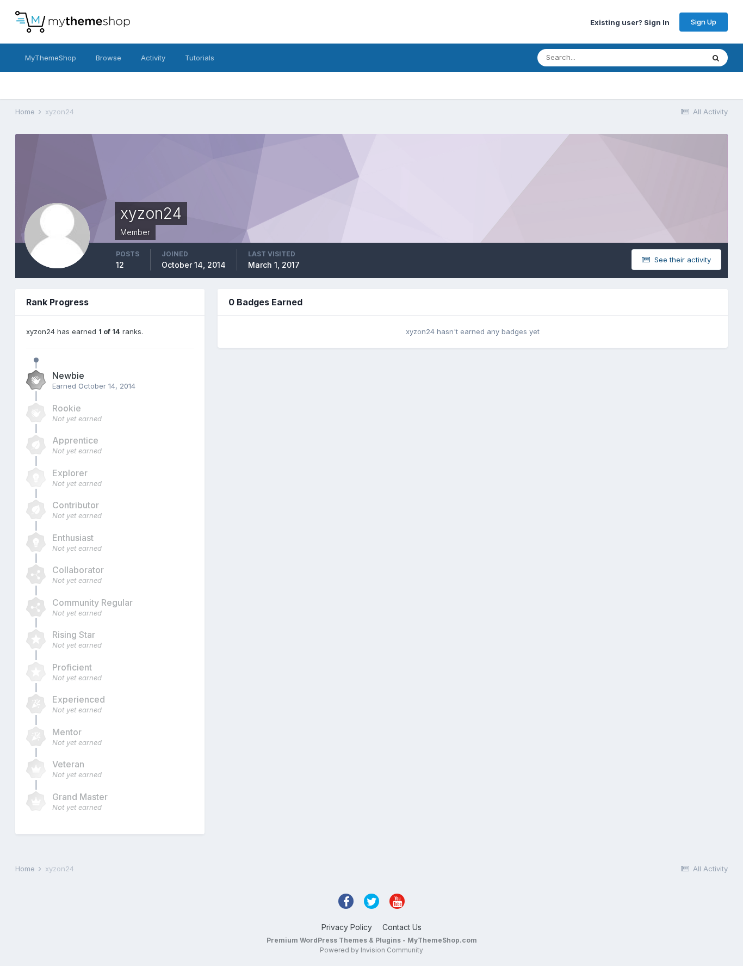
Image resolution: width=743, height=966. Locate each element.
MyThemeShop (50, 57)
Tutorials (199, 57)
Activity (153, 57)
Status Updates (664, 57)
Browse (108, 57)
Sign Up (703, 21)
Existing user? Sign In (630, 21)
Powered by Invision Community (371, 950)
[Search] (716, 57)
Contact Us (402, 927)
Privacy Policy (346, 927)
